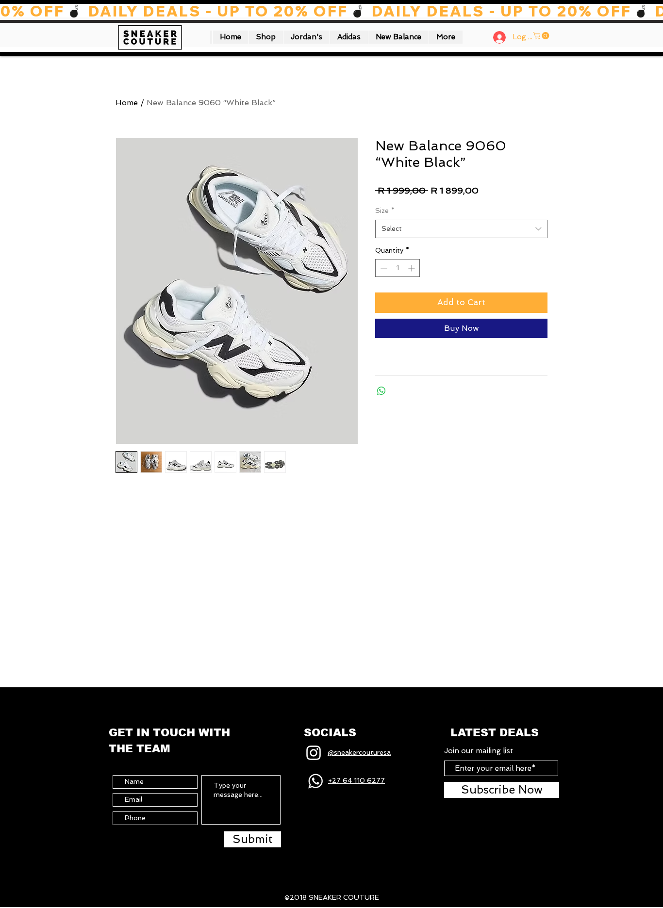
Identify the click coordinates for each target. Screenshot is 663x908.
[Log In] (495, 37)
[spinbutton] (397, 267)
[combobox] (461, 229)
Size (385, 210)
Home (127, 102)
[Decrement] (383, 267)
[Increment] (412, 267)
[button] (266, 37)
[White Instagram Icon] (313, 752)
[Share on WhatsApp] (381, 391)
